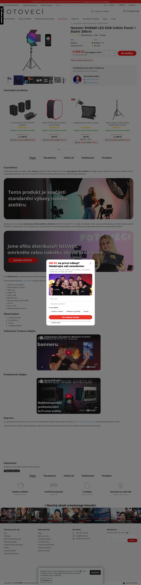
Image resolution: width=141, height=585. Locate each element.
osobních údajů (55, 322)
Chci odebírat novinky (70, 317)
